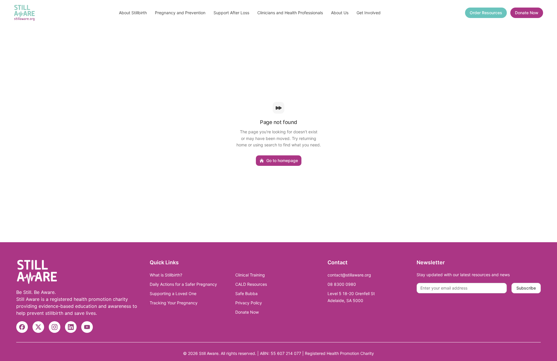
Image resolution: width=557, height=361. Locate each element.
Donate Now (526, 12)
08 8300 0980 (342, 284)
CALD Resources (251, 284)
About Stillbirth (133, 12)
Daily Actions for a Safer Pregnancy (183, 284)
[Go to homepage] (24, 13)
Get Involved (369, 12)
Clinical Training (250, 274)
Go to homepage (282, 160)
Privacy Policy (248, 302)
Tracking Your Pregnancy (174, 302)
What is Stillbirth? (166, 274)
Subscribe (526, 287)
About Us (339, 12)
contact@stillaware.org (349, 274)
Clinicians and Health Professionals (290, 12)
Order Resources (486, 12)
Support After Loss (231, 12)
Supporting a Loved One (173, 293)
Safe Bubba (246, 293)
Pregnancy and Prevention (180, 12)
